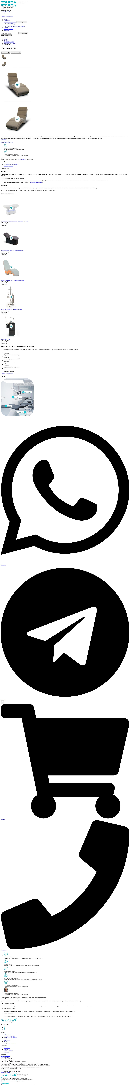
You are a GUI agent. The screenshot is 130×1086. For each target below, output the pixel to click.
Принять (5, 1083)
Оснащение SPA (11, 23)
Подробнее (3, 139)
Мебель (5, 1041)
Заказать (10, 142)
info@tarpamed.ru (5, 8)
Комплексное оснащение (10, 22)
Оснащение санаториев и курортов (16, 26)
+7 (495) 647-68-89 (5, 11)
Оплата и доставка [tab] (8, 166)
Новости (6, 27)
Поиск (2, 33)
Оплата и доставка (8, 29)
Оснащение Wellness (12, 25)
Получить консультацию (7, 16)
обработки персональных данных (8, 1080)
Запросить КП (4, 142)
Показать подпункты (21, 22)
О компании (7, 20)
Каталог (6, 19)
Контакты (6, 30)
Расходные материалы (9, 1043)
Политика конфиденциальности (9, 1069)
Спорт (5, 1038)
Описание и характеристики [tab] (11, 164)
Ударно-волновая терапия (10, 1037)
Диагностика (7, 1040)
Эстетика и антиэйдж (9, 1036)
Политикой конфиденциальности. (22, 1080)
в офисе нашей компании (35, 182)
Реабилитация (7, 1034)
